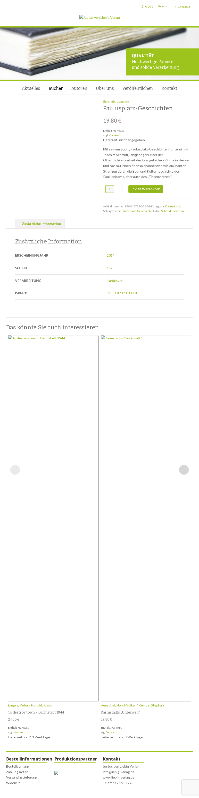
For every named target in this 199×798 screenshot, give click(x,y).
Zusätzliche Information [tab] (41, 224)
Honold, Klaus (41, 705)
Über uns (105, 88)
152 (110, 268)
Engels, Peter (18, 705)
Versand (114, 135)
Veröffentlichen (137, 88)
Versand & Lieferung (21, 777)
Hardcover (115, 280)
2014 (111, 255)
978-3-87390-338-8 (122, 293)
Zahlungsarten (17, 772)
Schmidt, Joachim (116, 101)
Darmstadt (129, 211)
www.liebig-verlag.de (118, 777)
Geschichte (144, 211)
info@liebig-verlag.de (118, 772)
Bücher (56, 88)
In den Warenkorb (146, 189)
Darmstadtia (173, 206)
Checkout (184, 7)
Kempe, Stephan (151, 705)
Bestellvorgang (17, 766)
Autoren (79, 88)
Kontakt (169, 88)
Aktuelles (31, 88)
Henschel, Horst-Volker (118, 705)
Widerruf (13, 783)
